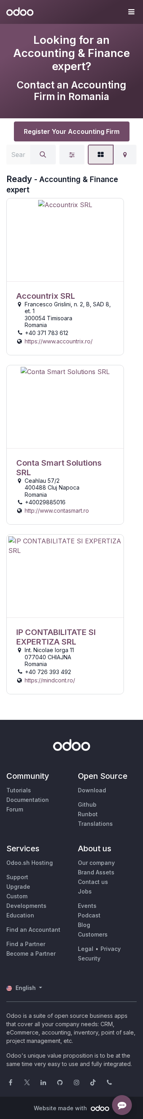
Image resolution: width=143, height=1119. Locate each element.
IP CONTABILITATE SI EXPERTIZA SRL (56, 637)
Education (20, 915)
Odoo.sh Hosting (29, 862)
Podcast (89, 915)
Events (87, 905)
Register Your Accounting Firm (72, 131)
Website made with (61, 1108)
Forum (14, 809)
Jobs (85, 891)
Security (89, 958)
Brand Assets (96, 872)
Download (92, 790)
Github (87, 804)
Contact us (93, 881)
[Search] (43, 155)
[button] (131, 12)
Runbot (88, 814)
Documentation (27, 799)
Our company (96, 862)
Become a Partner (31, 953)
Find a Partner (25, 944)
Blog (84, 924)
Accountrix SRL (45, 296)
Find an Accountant (33, 929)
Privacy (110, 948)
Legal (85, 948)
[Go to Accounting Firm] (65, 240)
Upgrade (18, 886)
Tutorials (18, 790)
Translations (95, 823)
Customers (93, 934)
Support (17, 877)
